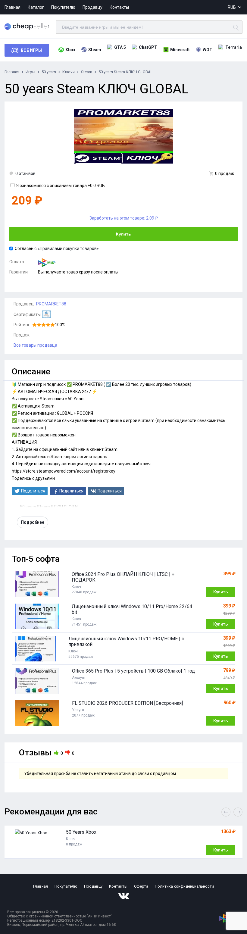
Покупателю (63, 7)
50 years (49, 72)
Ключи (68, 72)
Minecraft (180, 49)
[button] (237, 812)
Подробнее (32, 522)
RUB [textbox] (232, 7)
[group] (123, 842)
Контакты (119, 7)
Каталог (36, 7)
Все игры (31, 50)
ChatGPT (148, 47)
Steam (94, 49)
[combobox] (235, 7)
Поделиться (33, 491)
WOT (207, 49)
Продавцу (92, 7)
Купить (123, 234)
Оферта (141, 886)
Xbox (70, 49)
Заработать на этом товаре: (123, 218)
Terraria (233, 47)
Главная (12, 7)
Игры (30, 72)
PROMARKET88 (51, 303)
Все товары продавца (35, 345)
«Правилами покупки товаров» (68, 248)
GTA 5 (120, 47)
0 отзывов (25, 173)
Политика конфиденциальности (184, 886)
